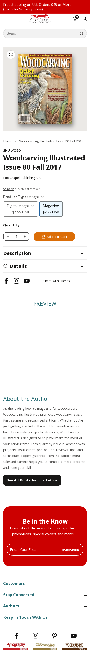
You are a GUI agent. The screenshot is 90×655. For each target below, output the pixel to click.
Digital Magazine (22, 210)
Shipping (8, 188)
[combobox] (45, 33)
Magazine (53, 208)
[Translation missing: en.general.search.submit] (81, 33)
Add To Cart (57, 236)
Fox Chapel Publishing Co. (22, 177)
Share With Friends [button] (56, 281)
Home (8, 141)
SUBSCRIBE (70, 549)
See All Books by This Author (32, 480)
